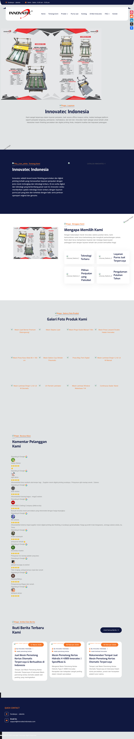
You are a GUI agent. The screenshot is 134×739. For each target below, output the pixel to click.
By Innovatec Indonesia (23, 648)
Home (43, 14)
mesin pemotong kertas (24, 651)
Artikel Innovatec (96, 14)
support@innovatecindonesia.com (22, 721)
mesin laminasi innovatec (99, 651)
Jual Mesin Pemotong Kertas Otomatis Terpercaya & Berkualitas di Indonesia (29, 660)
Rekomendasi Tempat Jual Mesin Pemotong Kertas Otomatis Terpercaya (103, 658)
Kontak (114, 14)
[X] (132, 24)
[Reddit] (132, 16)
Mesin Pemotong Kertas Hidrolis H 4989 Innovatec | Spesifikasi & (66, 658)
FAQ (106, 14)
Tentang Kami (53, 14)
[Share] (132, 28)
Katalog (84, 14)
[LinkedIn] (132, 20)
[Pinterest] (132, 12)
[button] (3, 64)
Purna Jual (74, 14)
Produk (63, 14)
